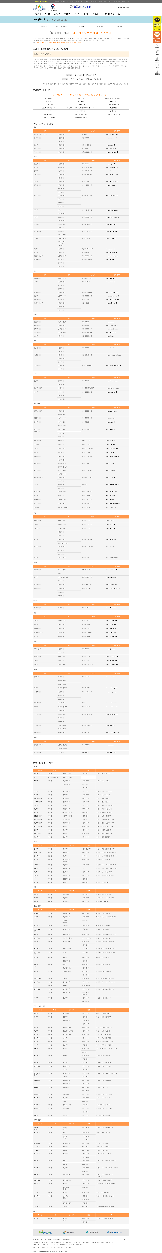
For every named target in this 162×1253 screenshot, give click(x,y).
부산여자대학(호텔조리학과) (113, 98)
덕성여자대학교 (38, 798)
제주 (123, 1)
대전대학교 (37, 913)
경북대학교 (37, 1038)
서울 (128, 1)
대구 (87, 1)
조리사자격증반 (42, 26)
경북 (77, 1)
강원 (119, 1)
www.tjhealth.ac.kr (111, 348)
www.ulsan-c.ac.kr (111, 608)
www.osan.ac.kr (111, 238)
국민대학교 (37, 791)
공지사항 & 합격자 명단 (112, 14)
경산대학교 (37, 1055)
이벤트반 (119, 26)
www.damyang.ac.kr (112, 688)
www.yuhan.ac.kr (111, 249)
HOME (120, 7)
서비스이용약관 (48, 1239)
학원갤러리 (97, 14)
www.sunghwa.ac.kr (112, 707)
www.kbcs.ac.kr (110, 422)
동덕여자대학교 (38, 802)
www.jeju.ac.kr (110, 745)
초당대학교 (37, 1206)
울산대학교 (37, 1045)
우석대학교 (37, 1160)
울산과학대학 (81, 104)
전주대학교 (37, 1174)
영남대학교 (37, 1087)
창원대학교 (37, 1115)
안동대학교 (37, 1080)
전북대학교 (37, 1167)
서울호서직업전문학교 (49, 117)
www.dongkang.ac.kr (112, 660)
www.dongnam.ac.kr (112, 174)
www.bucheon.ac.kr (112, 181)
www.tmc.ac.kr (110, 524)
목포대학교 (37, 1183)
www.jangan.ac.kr (111, 252)
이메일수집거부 (66, 1239)
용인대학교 (37, 872)
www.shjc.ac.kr (110, 185)
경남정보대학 (113, 108)
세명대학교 (37, 938)
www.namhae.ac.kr (111, 569)
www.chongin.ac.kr (111, 636)
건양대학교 (37, 948)
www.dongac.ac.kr (111, 692)
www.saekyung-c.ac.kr (112, 296)
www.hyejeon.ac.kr (111, 392)
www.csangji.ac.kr (111, 411)
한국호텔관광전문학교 (81, 114)
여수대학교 (37, 1196)
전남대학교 (37, 1132)
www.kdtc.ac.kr (110, 418)
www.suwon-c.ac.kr (112, 195)
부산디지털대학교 (49, 114)
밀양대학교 (37, 1105)
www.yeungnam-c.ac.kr (113, 503)
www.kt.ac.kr (110, 278)
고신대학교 (37, 1013)
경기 (68, 1)
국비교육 (77, 14)
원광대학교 (37, 1153)
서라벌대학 (113, 101)
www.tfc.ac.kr (110, 463)
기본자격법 (57, 1239)
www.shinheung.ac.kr (112, 217)
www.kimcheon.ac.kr (112, 448)
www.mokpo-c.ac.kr (112, 702)
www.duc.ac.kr (110, 282)
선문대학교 (37, 971)
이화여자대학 (37, 833)
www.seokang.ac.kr (112, 656)
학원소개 (38, 14)
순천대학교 (37, 1192)
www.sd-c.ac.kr (110, 495)
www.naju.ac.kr (110, 677)
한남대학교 (37, 925)
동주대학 (48, 111)
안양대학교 (37, 868)
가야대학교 (37, 1048)
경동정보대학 (48, 104)
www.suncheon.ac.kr (112, 714)
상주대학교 (37, 1062)
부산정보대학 (48, 98)
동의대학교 (37, 1027)
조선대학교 (37, 1143)
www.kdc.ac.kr (110, 322)
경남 (73, 1)
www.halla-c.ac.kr (111, 752)
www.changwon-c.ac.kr (113, 588)
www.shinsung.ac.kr (112, 381)
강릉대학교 (37, 894)
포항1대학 (81, 101)
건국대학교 (37, 929)
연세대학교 (37, 830)
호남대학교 (37, 1146)
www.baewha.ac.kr (112, 138)
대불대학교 (37, 1180)
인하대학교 (37, 849)
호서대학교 (37, 998)
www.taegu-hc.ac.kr (112, 470)
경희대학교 (37, 781)
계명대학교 (37, 1041)
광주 (105, 1)
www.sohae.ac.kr (111, 624)
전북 (114, 1)
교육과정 (47, 14)
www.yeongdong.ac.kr (112, 299)
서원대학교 (37, 934)
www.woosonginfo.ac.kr (113, 365)
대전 (91, 1)
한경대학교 (37, 882)
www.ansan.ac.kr (111, 224)
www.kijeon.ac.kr (111, 632)
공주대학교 (37, 957)
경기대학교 (37, 856)
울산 (82, 1)
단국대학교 (37, 795)
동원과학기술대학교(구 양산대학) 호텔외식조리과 (81, 108)
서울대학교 (37, 812)
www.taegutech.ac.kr (112, 456)
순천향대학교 (37, 978)
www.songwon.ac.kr (112, 664)
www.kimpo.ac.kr (111, 171)
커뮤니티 (86, 14)
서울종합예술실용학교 (81, 117)
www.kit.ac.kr (110, 520)
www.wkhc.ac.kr (111, 628)
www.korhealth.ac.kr (112, 134)
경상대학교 (37, 1097)
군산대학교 (37, 1150)
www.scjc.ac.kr (110, 725)
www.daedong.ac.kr (112, 557)
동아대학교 (37, 1017)
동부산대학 (81, 98)
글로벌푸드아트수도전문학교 (113, 114)
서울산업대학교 (38, 816)
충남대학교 (37, 917)
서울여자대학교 (38, 819)
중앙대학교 (37, 875)
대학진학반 (100, 26)
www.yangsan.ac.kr (112, 577)
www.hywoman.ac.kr (112, 152)
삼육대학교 (37, 805)
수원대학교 (37, 865)
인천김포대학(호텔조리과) (113, 104)
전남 (109, 1)
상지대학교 (37, 898)
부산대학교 (37, 1031)
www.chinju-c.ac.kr (111, 584)
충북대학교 (37, 941)
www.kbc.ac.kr (110, 440)
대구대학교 (37, 1066)
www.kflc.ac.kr (110, 429)
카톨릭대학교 (37, 852)
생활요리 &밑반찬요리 (62, 26)
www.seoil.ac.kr (111, 145)
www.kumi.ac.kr (110, 444)
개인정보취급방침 (37, 1239)
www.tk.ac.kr (110, 452)
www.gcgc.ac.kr (111, 164)
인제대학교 (37, 1108)
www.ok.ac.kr (110, 336)
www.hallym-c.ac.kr (111, 303)
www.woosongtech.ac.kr (113, 355)
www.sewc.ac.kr (111, 148)
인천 (64, 1)
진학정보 (57, 14)
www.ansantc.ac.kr (111, 231)
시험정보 (67, 14)
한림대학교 (37, 901)
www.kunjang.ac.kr (111, 620)
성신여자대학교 (38, 823)
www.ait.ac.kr (110, 499)
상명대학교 (37, 809)
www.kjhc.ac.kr (110, 649)
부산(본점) (57, 1)
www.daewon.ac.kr (112, 325)
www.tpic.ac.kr (110, 477)
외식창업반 (81, 26)
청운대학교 (37, 989)
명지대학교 (37, 859)
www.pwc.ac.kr (110, 546)
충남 (96, 1)
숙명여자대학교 (38, 826)
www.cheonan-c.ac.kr (112, 388)
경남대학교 (37, 1094)
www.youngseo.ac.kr (112, 292)
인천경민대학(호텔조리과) (49, 108)
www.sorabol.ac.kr (111, 491)
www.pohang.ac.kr (111, 507)
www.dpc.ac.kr (110, 528)
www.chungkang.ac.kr (112, 256)
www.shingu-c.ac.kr (112, 210)
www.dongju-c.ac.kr (112, 539)
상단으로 (126, 1239)
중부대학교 (37, 982)
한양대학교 (37, 837)
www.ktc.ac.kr (110, 259)
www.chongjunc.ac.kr (112, 329)
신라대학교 (37, 1034)
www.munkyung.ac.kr (112, 484)
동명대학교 (113, 111)
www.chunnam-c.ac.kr (112, 732)
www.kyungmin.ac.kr (112, 167)
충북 (100, 1)
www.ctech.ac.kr (111, 332)
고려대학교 (37, 773)
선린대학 (48, 101)
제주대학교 (37, 1218)
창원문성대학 (81, 111)
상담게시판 (126, 7)
